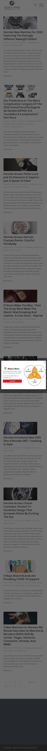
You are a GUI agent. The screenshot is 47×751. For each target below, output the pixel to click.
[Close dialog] (44, 362)
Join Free (12, 381)
